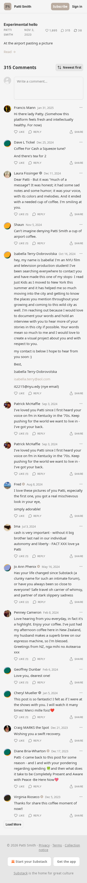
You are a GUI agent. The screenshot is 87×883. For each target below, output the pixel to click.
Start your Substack (31, 861)
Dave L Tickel (24, 142)
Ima (17, 526)
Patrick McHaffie (27, 403)
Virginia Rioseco (26, 796)
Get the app (66, 861)
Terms (57, 845)
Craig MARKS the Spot (31, 727)
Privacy (44, 845)
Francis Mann (24, 107)
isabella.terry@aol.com (32, 379)
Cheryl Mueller (25, 692)
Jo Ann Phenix (25, 566)
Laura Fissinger (26, 173)
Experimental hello (21, 24)
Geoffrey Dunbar (27, 669)
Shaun (19, 224)
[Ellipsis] (81, 107)
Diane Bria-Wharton (30, 751)
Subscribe (60, 6)
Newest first (72, 67)
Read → (10, 51)
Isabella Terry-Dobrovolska (35, 253)
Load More (13, 824)
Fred (17, 484)
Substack (21, 873)
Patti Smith (8, 32)
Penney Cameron (27, 612)
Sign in (77, 6)
